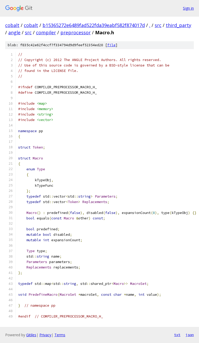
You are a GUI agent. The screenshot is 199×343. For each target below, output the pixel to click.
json (190, 334)
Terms (59, 334)
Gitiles (31, 334)
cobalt (12, 25)
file (111, 45)
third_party (178, 25)
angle (14, 32)
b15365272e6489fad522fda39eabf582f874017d (93, 25)
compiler (46, 32)
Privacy (45, 334)
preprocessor (75, 32)
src (158, 25)
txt (177, 334)
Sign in (188, 8)
